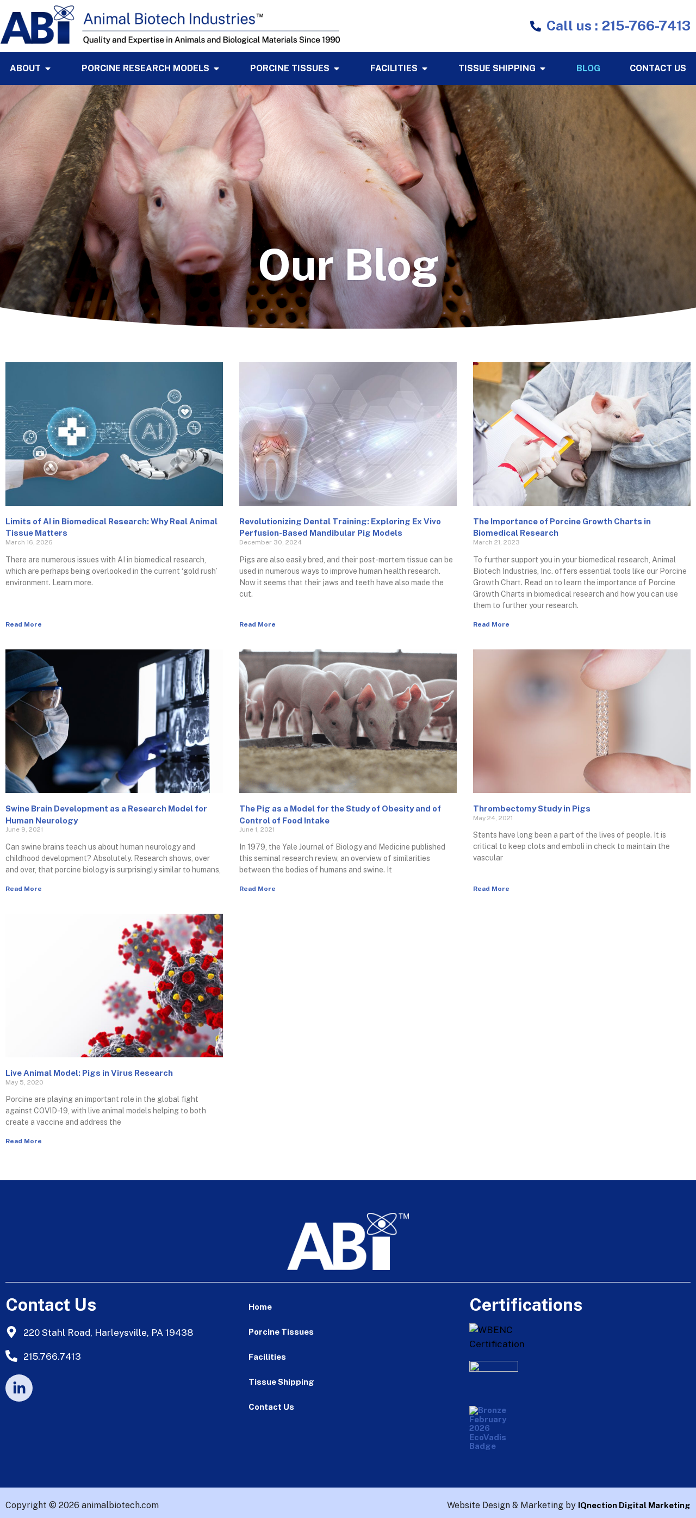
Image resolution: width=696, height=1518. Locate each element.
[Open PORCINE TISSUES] (336, 68)
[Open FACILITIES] (424, 68)
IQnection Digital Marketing (634, 1505)
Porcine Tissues (281, 1331)
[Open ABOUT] (48, 68)
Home (260, 1306)
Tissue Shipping (281, 1381)
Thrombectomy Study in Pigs (532, 808)
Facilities (267, 1356)
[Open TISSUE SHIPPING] (542, 68)
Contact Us (271, 1406)
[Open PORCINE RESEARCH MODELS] (216, 68)
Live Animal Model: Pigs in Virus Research (89, 1072)
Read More (23, 624)
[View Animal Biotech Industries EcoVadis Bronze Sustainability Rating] (496, 1433)
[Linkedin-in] (19, 1388)
